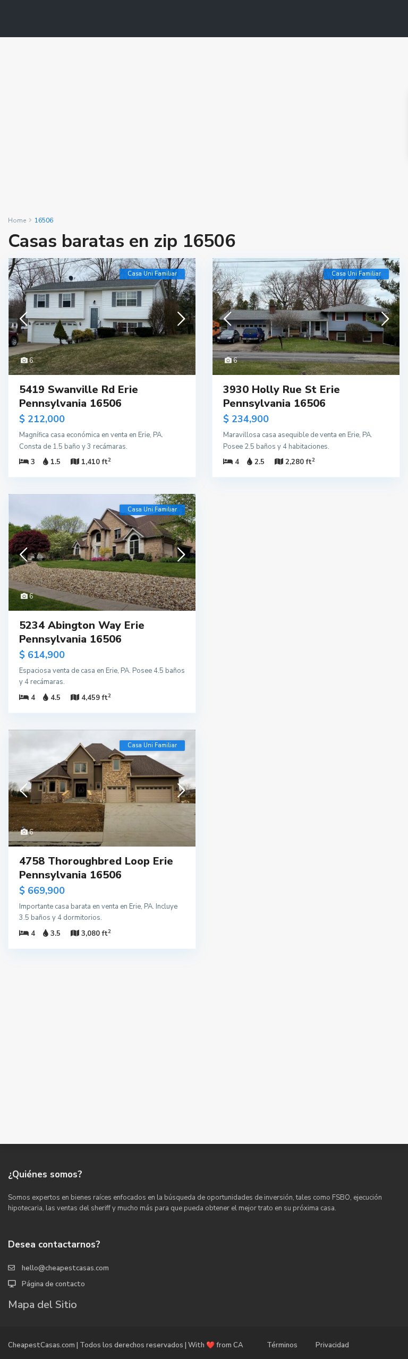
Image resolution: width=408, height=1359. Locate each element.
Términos (282, 1345)
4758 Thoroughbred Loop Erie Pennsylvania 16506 (96, 868)
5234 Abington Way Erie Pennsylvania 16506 (81, 632)
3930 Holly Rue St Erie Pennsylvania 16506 (281, 396)
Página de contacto (53, 1284)
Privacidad (332, 1345)
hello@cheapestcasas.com (65, 1268)
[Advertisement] (204, 126)
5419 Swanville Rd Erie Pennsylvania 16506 (78, 396)
